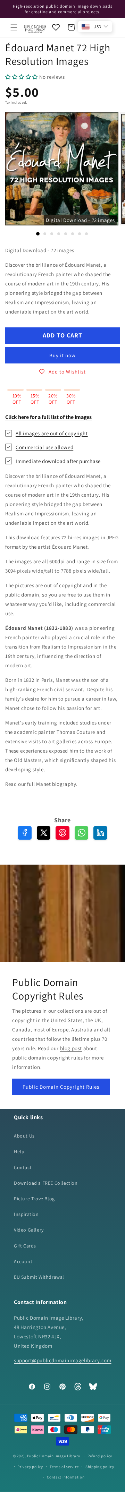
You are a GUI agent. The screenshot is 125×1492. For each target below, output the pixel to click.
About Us (24, 1136)
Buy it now (62, 355)
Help (19, 1151)
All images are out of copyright (52, 433)
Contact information (65, 1477)
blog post (71, 1048)
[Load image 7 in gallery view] (79, 233)
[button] (14, 27)
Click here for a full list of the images (48, 417)
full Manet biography (51, 784)
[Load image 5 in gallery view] (65, 233)
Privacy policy (30, 1466)
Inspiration (26, 1214)
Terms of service (64, 1466)
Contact (23, 1167)
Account (23, 1261)
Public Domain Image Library (53, 1456)
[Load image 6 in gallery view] (72, 233)
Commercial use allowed (44, 447)
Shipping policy (99, 1466)
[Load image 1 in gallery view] (37, 233)
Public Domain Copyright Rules (61, 1086)
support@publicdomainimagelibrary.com (62, 1360)
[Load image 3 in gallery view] (51, 233)
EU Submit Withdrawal (39, 1277)
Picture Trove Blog (34, 1198)
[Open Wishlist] (56, 27)
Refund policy (100, 1456)
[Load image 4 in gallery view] (58, 233)
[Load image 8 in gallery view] (86, 233)
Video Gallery (29, 1230)
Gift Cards (25, 1246)
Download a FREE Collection (46, 1183)
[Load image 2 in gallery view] (44, 233)
